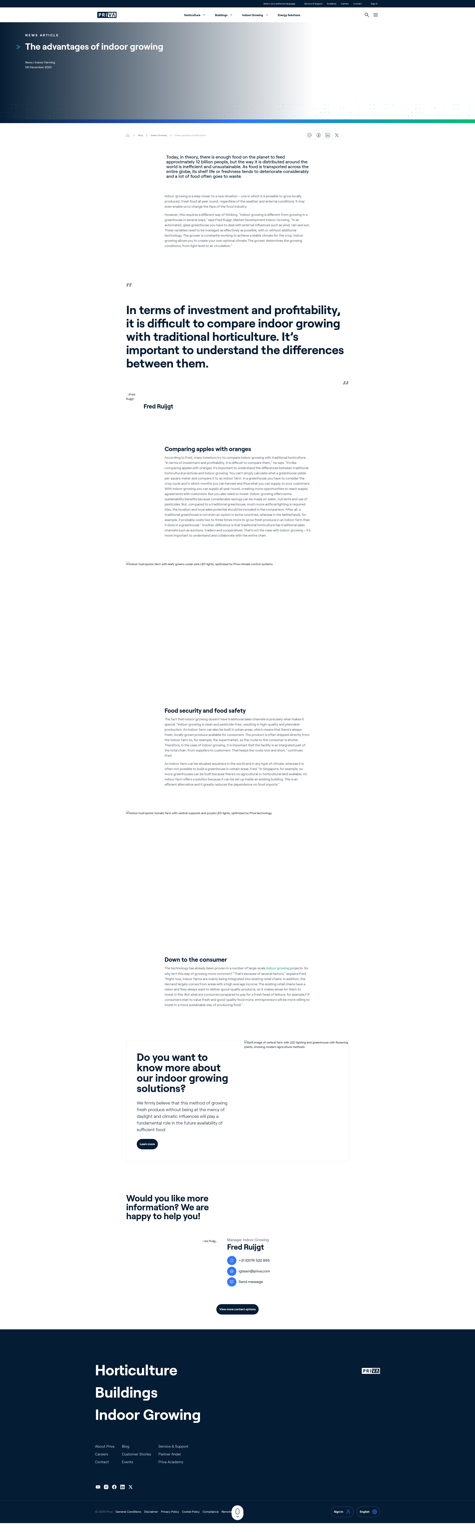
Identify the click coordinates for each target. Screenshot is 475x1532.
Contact (102, 1462)
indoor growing (277, 968)
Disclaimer (151, 1511)
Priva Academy (170, 1462)
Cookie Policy (191, 1511)
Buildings (221, 15)
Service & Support (173, 1446)
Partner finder (169, 1454)
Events (127, 1462)
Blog (125, 1446)
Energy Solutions (289, 15)
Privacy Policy (170, 1511)
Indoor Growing (253, 15)
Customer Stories (136, 1454)
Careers (101, 1454)
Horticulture (192, 15)
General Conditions (128, 1511)
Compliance (211, 1511)
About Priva (104, 1446)
